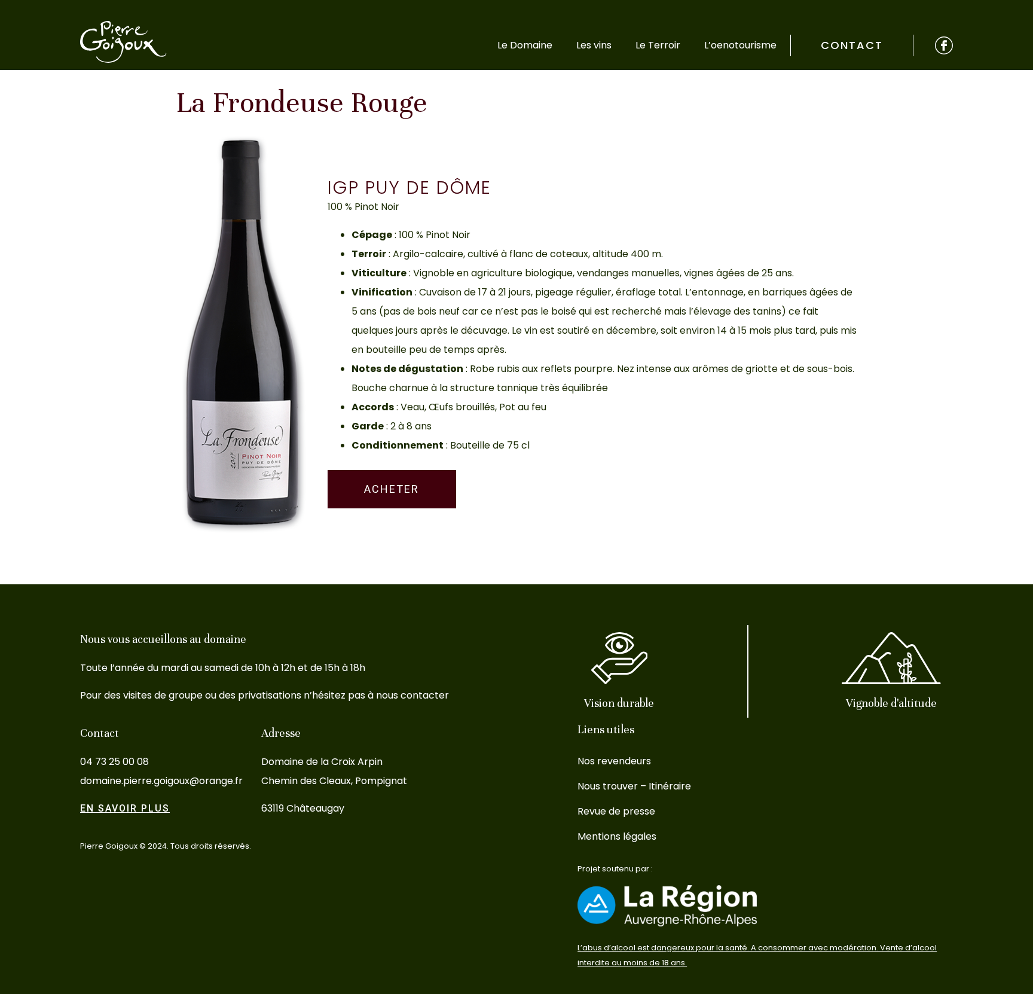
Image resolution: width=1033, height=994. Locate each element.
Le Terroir (657, 45)
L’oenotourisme (740, 45)
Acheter (391, 489)
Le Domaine (524, 45)
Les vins (594, 45)
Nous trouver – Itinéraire (634, 786)
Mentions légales (616, 836)
